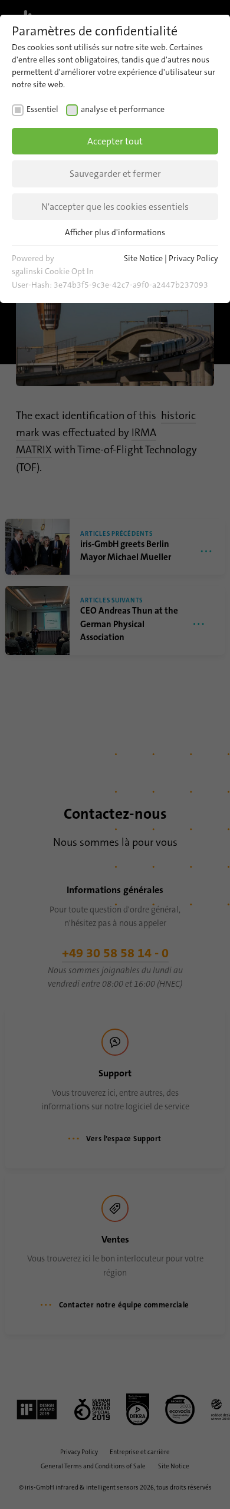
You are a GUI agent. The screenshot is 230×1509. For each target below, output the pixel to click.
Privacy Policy (193, 258)
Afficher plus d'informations (115, 232)
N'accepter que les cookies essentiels (115, 206)
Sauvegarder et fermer (115, 173)
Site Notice (143, 258)
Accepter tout (115, 141)
